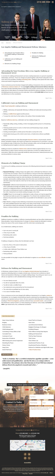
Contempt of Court (7, 336)
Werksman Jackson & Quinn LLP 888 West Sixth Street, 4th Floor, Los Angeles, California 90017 (27, 445)
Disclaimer (31, 473)
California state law (12, 120)
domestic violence (33, 139)
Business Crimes (6, 324)
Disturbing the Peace (7, 343)
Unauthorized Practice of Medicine (38, 345)
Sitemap (51, 472)
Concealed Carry (6, 334)
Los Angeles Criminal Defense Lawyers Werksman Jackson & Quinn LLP (11, 2)
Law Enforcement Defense (36, 324)
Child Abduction (6, 327)
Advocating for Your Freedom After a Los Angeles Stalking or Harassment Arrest (14, 54)
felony (32, 221)
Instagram (25, 458)
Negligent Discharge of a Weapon (37, 327)
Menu (53, 2)
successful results (38, 301)
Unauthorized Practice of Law (36, 343)
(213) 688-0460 (43, 2)
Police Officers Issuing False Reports (38, 331)
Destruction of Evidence (8, 338)
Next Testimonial (16, 355)
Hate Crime (32, 322)
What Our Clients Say (6, 354)
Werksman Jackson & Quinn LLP (11, 86)
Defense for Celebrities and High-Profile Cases (41, 347)
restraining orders (26, 79)
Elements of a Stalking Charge (13, 63)
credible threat (12, 114)
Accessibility (27, 462)
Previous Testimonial (14, 355)
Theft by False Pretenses (35, 336)
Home (2, 42)
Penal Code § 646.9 (10, 106)
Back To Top (49, 98)
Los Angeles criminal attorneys (30, 271)
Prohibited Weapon (34, 329)
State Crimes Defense (8, 320)
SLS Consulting (44, 472)
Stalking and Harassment (35, 334)
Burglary (4, 322)
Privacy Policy (25, 473)
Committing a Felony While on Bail (11, 331)
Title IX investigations (13, 301)
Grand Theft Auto (7, 349)
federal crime (23, 148)
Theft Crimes (32, 338)
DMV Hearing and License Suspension (12, 340)
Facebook (25, 454)
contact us (49, 295)
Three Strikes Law (33, 340)
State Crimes (8, 42)
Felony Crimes (6, 345)
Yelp (29, 454)
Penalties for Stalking (37, 53)
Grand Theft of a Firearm (35, 320)
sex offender (42, 257)
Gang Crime (5, 347)
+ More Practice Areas (35, 349)
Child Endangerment (7, 329)
